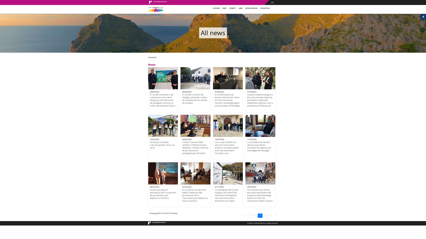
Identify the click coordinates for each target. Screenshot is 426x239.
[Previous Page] (241, 215)
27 (271, 215)
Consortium (265, 8)
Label (241, 8)
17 (255, 215)
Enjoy (224, 8)
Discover (216, 8)
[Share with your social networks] (423, 17)
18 (260, 215)
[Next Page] (275, 215)
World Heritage (251, 8)
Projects (232, 8)
